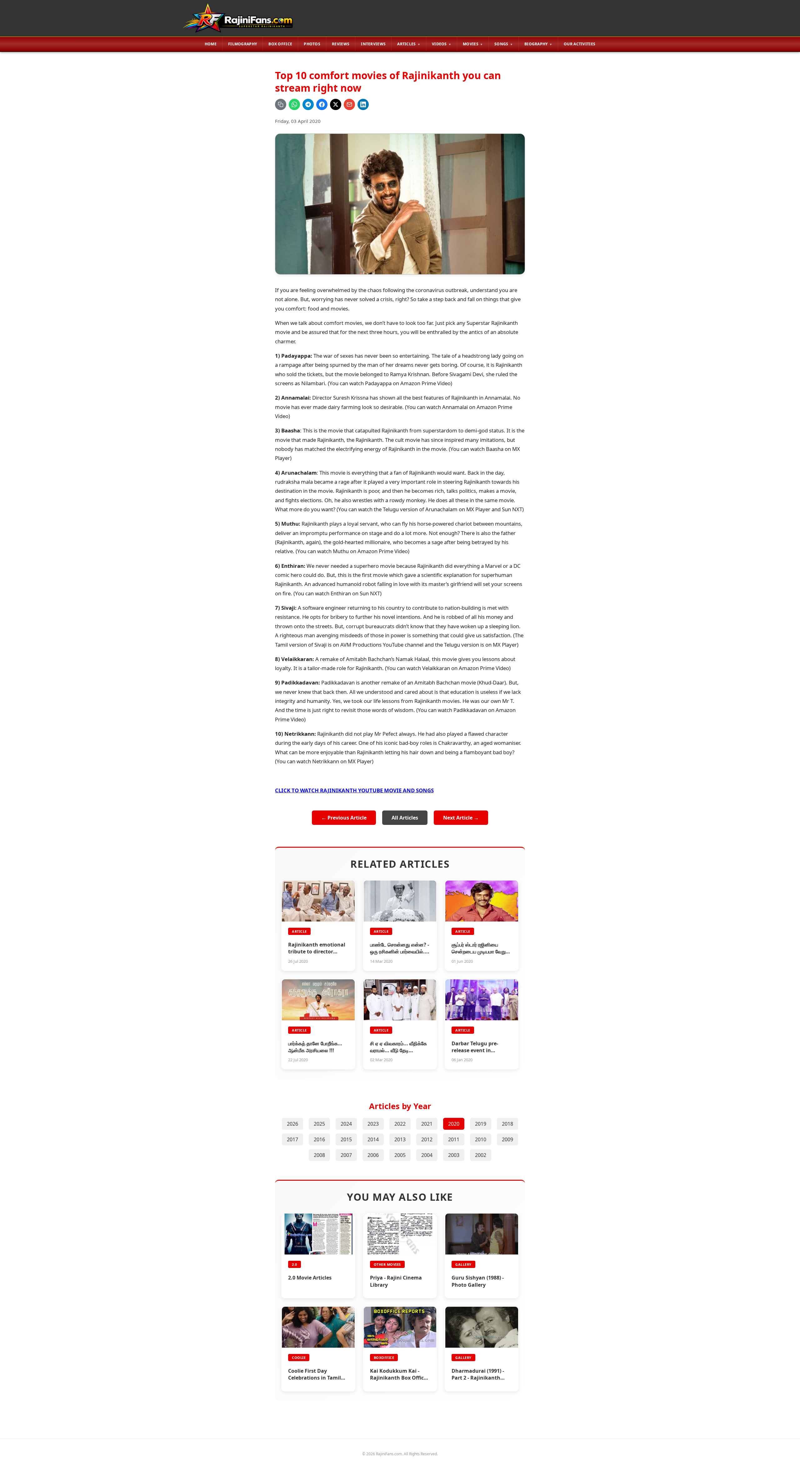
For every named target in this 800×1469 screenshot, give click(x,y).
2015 (346, 1139)
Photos (312, 44)
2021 (426, 1123)
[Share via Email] (349, 104)
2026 (292, 1123)
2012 (426, 1139)
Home (211, 44)
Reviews (340, 44)
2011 (453, 1139)
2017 (292, 1139)
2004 (426, 1155)
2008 (319, 1155)
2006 (373, 1155)
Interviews (373, 44)
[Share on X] (335, 104)
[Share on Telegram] (308, 104)
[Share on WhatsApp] (294, 104)
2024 (346, 1123)
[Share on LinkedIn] (363, 104)
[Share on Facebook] (322, 104)
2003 (453, 1155)
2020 (453, 1123)
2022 (400, 1123)
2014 (373, 1139)
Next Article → (461, 817)
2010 (480, 1139)
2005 (400, 1155)
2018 (507, 1123)
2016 (319, 1139)
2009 (507, 1139)
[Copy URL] (280, 104)
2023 (373, 1123)
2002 (480, 1155)
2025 (319, 1123)
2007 (346, 1155)
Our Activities (579, 44)
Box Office (280, 44)
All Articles (405, 817)
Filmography (242, 44)
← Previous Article (344, 817)
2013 (400, 1139)
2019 (480, 1123)
